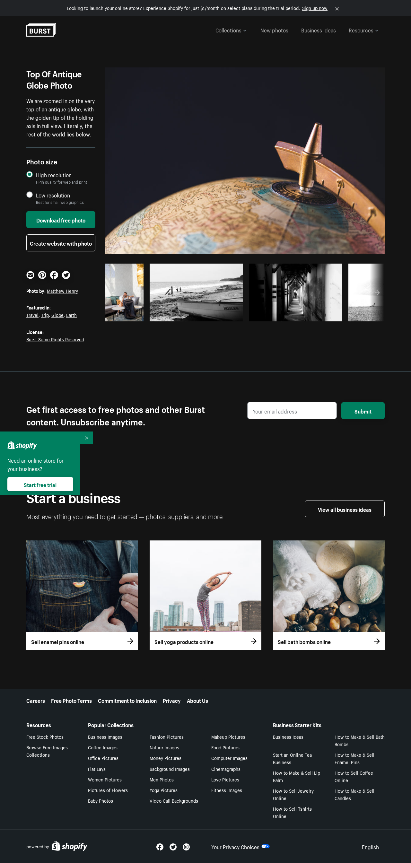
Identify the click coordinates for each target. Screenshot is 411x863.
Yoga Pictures (164, 789)
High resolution (54, 175)
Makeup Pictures (228, 736)
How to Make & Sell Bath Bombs (360, 740)
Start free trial (40, 484)
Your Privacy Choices (235, 846)
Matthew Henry (62, 290)
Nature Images (164, 747)
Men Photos (162, 779)
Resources (361, 29)
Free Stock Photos (45, 736)
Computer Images (229, 757)
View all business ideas (345, 509)
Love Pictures (225, 779)
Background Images (170, 768)
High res (198, 314)
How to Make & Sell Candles (354, 794)
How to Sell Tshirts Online (292, 812)
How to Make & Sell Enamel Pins (354, 758)
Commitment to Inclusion (127, 700)
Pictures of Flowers (108, 789)
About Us (197, 700)
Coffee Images (103, 747)
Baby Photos (100, 800)
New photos (274, 29)
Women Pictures (105, 779)
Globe (57, 314)
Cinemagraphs (225, 768)
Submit (363, 410)
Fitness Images (226, 789)
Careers (35, 700)
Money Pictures (165, 757)
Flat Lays (97, 768)
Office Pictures (103, 757)
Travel (32, 314)
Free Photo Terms (71, 700)
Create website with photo (61, 243)
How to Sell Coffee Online (354, 776)
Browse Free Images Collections (47, 751)
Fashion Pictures (167, 736)
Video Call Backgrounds (174, 800)
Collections (228, 29)
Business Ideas (288, 736)
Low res (126, 314)
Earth (71, 314)
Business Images (105, 736)
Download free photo (60, 219)
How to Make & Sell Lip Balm (296, 776)
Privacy (172, 700)
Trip (45, 314)
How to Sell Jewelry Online (293, 794)
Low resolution (53, 195)
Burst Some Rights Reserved (55, 339)
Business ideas (318, 29)
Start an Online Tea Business (292, 758)
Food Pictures (225, 747)
